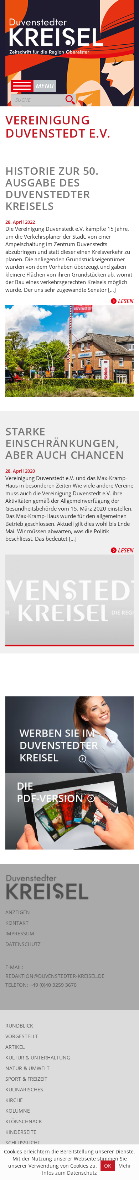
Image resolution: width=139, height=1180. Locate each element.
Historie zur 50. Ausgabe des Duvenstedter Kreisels (52, 188)
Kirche (14, 1100)
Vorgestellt (21, 1036)
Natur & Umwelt (27, 1068)
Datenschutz (23, 944)
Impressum (19, 933)
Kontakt (17, 922)
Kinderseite (20, 1132)
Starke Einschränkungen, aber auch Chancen (64, 443)
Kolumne (17, 1110)
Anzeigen (17, 912)
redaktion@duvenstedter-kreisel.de (54, 976)
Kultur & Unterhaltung (37, 1057)
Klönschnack (23, 1121)
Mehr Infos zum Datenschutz (86, 1169)
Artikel (15, 1046)
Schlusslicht (22, 1142)
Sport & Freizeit (26, 1078)
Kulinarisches (24, 1089)
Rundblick (19, 1025)
